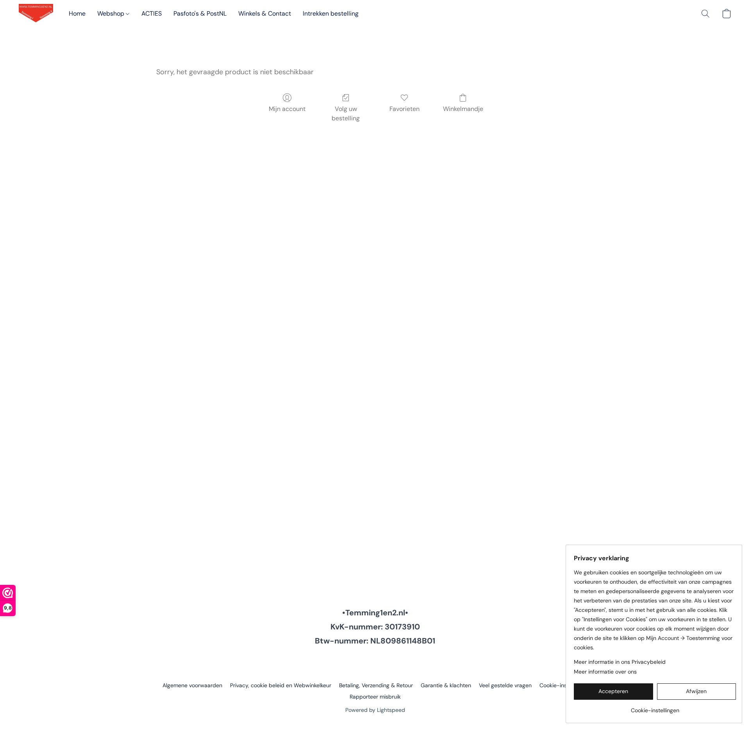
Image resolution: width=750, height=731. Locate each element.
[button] (36, 13)
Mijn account (287, 109)
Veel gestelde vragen (505, 685)
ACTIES (151, 13)
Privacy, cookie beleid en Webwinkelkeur (280, 685)
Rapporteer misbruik (375, 696)
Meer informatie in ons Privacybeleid (620, 661)
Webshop (111, 13)
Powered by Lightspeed (375, 709)
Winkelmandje (463, 109)
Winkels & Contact (264, 13)
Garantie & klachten (446, 685)
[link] (655, 707)
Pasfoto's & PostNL (200, 13)
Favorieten (404, 109)
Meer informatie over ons (605, 671)
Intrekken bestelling (331, 13)
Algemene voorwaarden (192, 685)
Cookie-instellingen (563, 685)
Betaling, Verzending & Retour (376, 685)
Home (77, 13)
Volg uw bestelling (346, 113)
